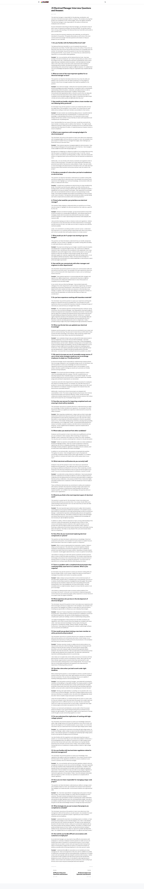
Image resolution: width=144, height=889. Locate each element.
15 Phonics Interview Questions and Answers (60, 873)
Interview (54, 870)
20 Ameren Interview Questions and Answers (83, 873)
